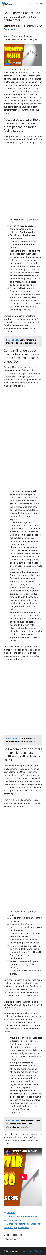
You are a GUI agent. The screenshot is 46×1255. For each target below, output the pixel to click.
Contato (38, 1251)
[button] (29, 3)
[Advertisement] (23, 170)
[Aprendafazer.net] (7, 3)
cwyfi (13, 29)
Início (6, 36)
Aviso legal (28, 1251)
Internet (11, 1212)
